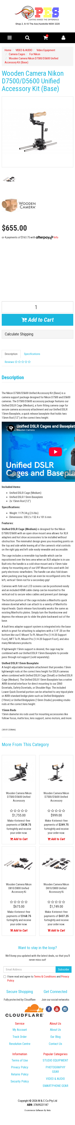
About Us (55, 1030)
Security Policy (20, 1081)
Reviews (10, 362)
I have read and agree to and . (38, 978)
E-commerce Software (34, 1110)
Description (11, 354)
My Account (19, 1030)
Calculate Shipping (19, 334)
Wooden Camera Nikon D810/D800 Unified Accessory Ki (19, 888)
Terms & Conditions (45, 976)
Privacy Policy (19, 1067)
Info (56, 237)
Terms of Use (20, 1060)
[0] (45, 38)
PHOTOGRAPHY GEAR (55, 1069)
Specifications (32, 354)
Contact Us (55, 1044)
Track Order (19, 1037)
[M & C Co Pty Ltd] (37, 16)
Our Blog (55, 1037)
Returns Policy (19, 1074)
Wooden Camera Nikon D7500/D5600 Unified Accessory (19, 796)
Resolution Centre (19, 1044)
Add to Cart (40, 319)
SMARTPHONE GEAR (55, 1086)
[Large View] (9, 179)
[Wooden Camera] (19, 205)
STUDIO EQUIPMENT (55, 1060)
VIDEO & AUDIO (55, 1079)
